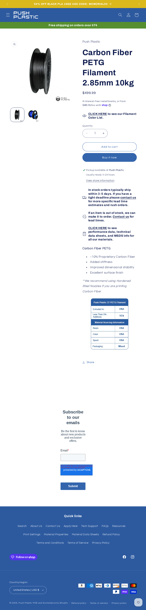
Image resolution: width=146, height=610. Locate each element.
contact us (128, 197)
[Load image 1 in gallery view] (17, 115)
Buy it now (109, 157)
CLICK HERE (97, 113)
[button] (8, 15)
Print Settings (31, 534)
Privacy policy (119, 603)
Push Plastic (25, 603)
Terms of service (99, 603)
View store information (100, 180)
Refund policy (78, 603)
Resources (119, 526)
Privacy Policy (101, 543)
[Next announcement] (139, 4)
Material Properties (56, 534)
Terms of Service (77, 543)
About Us (36, 526)
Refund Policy (111, 534)
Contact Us (53, 526)
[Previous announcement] (7, 4)
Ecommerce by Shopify (55, 603)
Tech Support (89, 526)
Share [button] (90, 362)
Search (22, 526)
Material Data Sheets (85, 534)
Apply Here (71, 526)
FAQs (105, 526)
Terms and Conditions (50, 543)
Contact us (121, 216)
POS (35, 603)
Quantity (87, 126)
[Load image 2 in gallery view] (33, 115)
